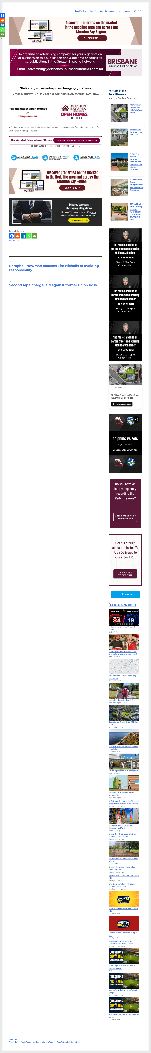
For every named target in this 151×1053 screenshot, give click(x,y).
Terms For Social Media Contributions (68, 1042)
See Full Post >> (15, 240)
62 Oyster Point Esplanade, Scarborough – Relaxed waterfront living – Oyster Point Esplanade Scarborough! (136, 162)
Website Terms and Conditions (30, 1042)
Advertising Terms (47, 1042)
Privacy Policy (13, 1042)
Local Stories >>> (125, 594)
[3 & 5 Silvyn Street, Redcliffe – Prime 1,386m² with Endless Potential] (119, 113)
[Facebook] (12, 236)
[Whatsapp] (28, 236)
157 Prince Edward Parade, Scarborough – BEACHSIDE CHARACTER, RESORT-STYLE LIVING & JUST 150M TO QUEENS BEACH (136, 212)
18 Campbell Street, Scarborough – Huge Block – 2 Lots (136, 132)
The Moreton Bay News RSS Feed (122, 605)
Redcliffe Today (13, 1039)
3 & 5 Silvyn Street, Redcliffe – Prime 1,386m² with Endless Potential (124, 396)
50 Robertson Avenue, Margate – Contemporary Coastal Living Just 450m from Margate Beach (136, 184)
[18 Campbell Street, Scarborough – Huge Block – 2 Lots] (119, 137)
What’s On (138, 11)
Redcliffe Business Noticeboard (102, 11)
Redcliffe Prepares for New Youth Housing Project (123, 770)
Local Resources (124, 11)
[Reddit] (17, 236)
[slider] (127, 471)
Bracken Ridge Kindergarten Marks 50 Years (122, 700)
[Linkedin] (23, 236)
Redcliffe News (81, 11)
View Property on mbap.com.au (122, 404)
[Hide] (1, 39)
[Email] (34, 236)
